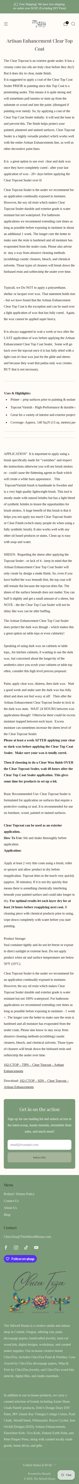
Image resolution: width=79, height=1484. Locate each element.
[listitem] (39, 6)
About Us (10, 1208)
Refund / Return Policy (19, 1194)
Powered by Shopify (39, 1473)
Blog (7, 1214)
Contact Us (11, 1201)
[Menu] (6, 24)
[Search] (73, 24)
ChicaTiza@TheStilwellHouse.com (27, 1236)
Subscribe (39, 1157)
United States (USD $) (37, 1465)
